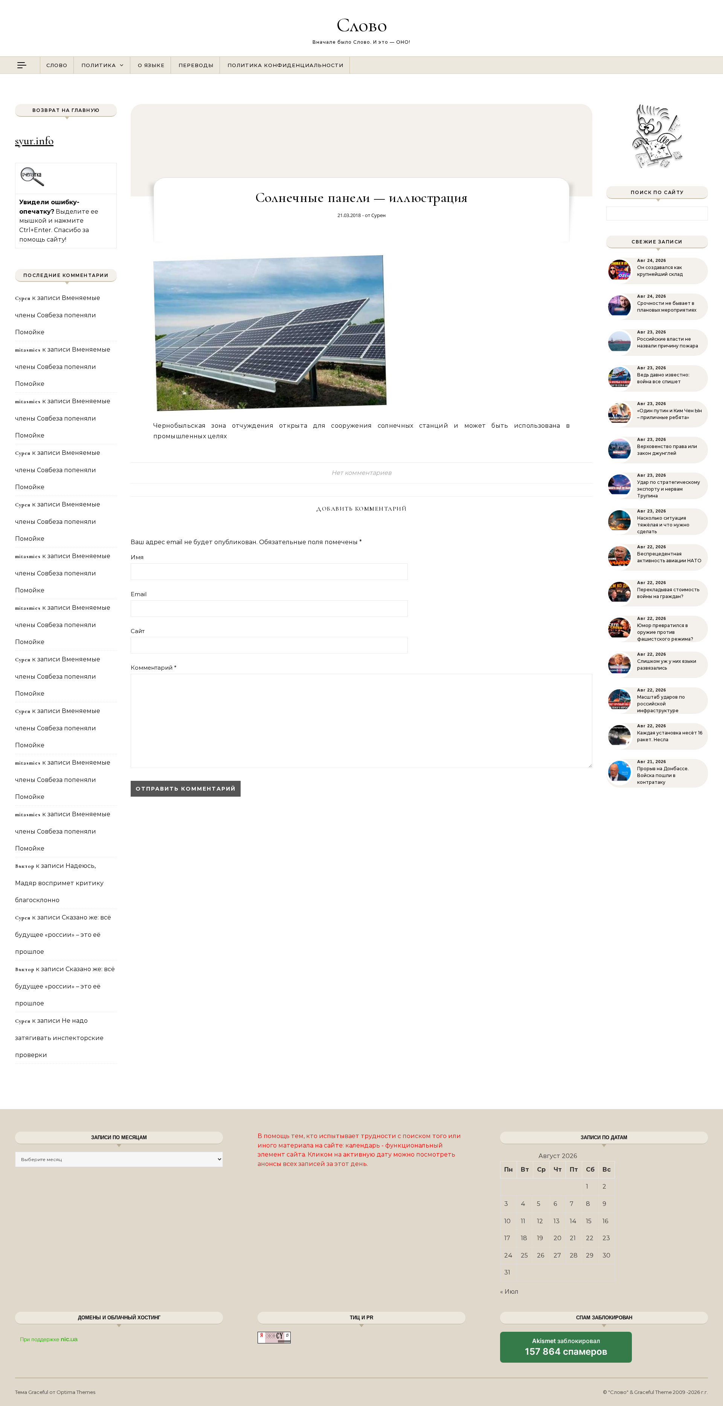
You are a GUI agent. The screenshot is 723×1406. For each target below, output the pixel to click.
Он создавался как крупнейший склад (660, 271)
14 (573, 1221)
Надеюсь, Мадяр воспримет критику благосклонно (59, 883)
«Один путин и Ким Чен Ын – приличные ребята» (669, 414)
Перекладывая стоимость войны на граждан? (668, 593)
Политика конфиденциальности (285, 65)
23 (606, 1238)
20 (557, 1238)
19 (540, 1238)
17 (507, 1238)
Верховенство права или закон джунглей (667, 450)
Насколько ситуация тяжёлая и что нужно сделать (663, 524)
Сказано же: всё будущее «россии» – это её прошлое (63, 934)
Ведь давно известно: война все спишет (663, 378)
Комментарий (154, 667)
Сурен (378, 215)
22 (589, 1238)
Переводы (196, 65)
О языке (151, 65)
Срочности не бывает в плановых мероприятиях (666, 306)
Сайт (138, 631)
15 (589, 1221)
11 (523, 1221)
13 (557, 1221)
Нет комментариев (361, 472)
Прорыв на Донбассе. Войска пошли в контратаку (663, 775)
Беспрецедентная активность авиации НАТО (669, 557)
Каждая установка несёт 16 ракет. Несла (669, 736)
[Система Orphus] (32, 185)
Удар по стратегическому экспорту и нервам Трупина (668, 489)
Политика (98, 65)
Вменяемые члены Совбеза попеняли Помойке (57, 315)
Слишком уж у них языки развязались (666, 664)
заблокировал (566, 1350)
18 (524, 1238)
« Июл (509, 1291)
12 (540, 1221)
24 (508, 1255)
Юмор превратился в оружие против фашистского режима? (665, 632)
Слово (361, 24)
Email (138, 594)
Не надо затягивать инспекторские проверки (59, 1038)
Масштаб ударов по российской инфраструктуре (661, 703)
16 (605, 1221)
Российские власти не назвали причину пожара (667, 342)
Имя (137, 557)
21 (573, 1238)
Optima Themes (75, 1392)
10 (507, 1221)
